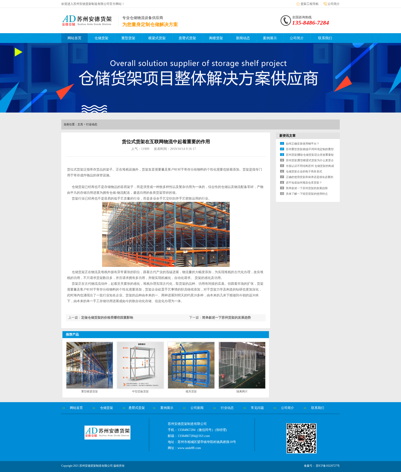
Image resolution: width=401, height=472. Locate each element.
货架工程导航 (310, 4)
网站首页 (74, 38)
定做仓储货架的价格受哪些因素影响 (107, 317)
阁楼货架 (216, 38)
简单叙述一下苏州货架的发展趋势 (226, 317)
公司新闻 (197, 408)
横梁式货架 (157, 38)
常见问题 (257, 408)
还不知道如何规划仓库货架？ (304, 182)
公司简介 (334, 4)
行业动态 (227, 408)
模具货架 (191, 391)
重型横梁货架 (89, 391)
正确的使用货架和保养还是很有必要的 (309, 177)
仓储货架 (101, 38)
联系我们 (325, 38)
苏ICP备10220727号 (327, 465)
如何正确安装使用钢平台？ (302, 143)
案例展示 (270, 38)
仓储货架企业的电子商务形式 (304, 171)
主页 (80, 124)
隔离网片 (242, 391)
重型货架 (128, 38)
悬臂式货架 (187, 38)
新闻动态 (243, 38)
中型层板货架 (140, 391)
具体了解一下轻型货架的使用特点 (307, 193)
